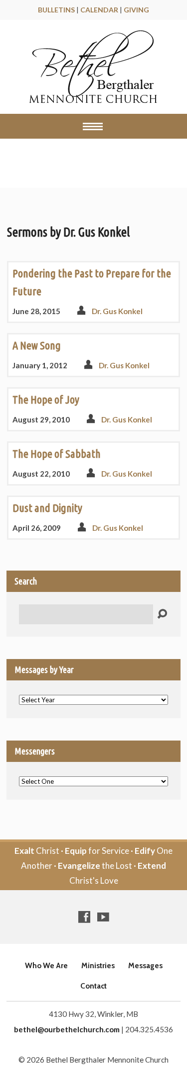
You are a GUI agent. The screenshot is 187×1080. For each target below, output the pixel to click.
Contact (93, 986)
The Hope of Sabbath (56, 453)
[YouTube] (103, 916)
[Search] (162, 614)
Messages (49, 166)
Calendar (99, 9)
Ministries (98, 965)
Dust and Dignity (47, 507)
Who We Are (46, 965)
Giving (136, 9)
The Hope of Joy (45, 399)
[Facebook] (84, 916)
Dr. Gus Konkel (117, 311)
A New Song (36, 345)
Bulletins (56, 9)
